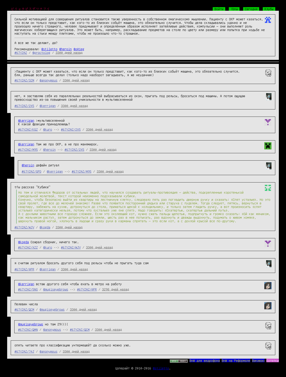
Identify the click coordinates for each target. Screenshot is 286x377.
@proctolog (41, 52)
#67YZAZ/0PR (24, 269)
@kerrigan (48, 105)
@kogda (45, 227)
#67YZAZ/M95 (28, 149)
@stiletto (49, 49)
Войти (218, 9)
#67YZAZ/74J (24, 351)
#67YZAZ (21, 52)
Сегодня (251, 9)
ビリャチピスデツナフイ (30, 9)
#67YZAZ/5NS (28, 289)
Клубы (269, 9)
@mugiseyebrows (55, 289)
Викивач (258, 360)
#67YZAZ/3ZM (24, 80)
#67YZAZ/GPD (31, 171)
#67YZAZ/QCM (24, 309)
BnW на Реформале (236, 360)
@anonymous (48, 80)
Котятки (272, 360)
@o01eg (79, 49)
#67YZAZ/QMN (28, 329)
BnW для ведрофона (204, 360)
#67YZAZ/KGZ (28, 129)
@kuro (47, 129)
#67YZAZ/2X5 (24, 105)
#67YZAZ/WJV (24, 227)
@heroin (65, 49)
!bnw (234, 9)
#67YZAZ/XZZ (28, 247)
